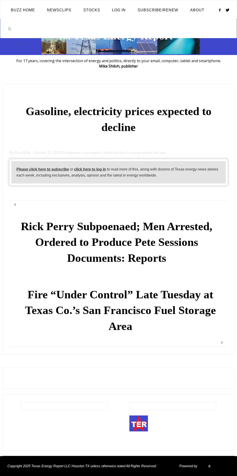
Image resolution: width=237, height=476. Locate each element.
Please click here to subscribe (42, 169)
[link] (10, 28)
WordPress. (221, 466)
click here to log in (90, 169)
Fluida (202, 466)
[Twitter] (227, 10)
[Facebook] (219, 10)
